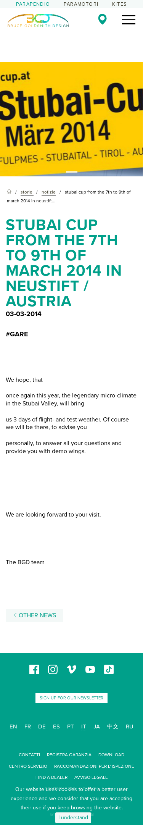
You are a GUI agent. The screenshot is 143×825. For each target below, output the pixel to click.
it (83, 726)
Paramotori (81, 4)
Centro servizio (28, 766)
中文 (113, 726)
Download (111, 754)
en (13, 726)
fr (27, 726)
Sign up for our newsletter (71, 698)
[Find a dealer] (102, 19)
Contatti (29, 754)
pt (70, 726)
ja (96, 726)
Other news (36, 615)
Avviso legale (91, 777)
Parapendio (33, 4)
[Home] (9, 192)
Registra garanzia (69, 754)
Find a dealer (51, 777)
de (42, 726)
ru (129, 726)
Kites (119, 4)
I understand (73, 817)
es (56, 726)
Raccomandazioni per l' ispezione (94, 766)
